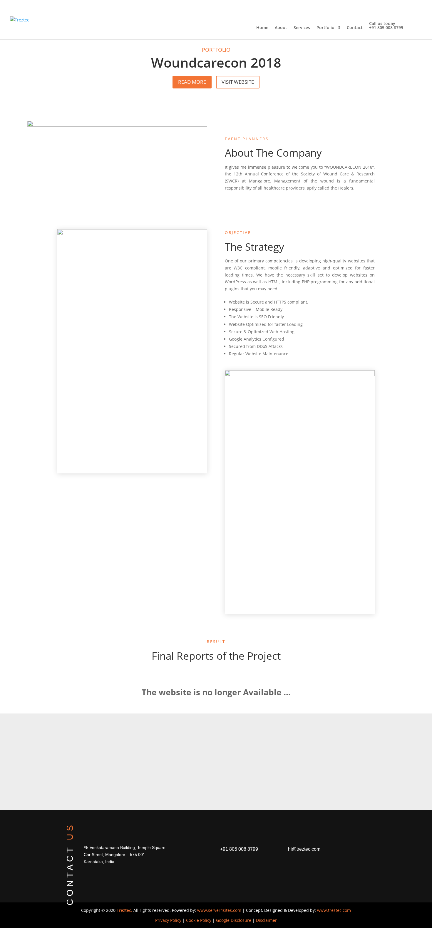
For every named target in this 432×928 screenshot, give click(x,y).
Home (262, 28)
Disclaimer (266, 920)
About (281, 28)
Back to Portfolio (188, 786)
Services (302, 28)
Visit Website (238, 81)
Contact (355, 28)
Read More (192, 81)
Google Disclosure (233, 920)
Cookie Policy (198, 920)
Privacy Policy (168, 920)
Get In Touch (252, 786)
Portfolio (325, 28)
